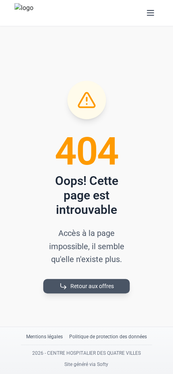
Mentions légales (44, 336)
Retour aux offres (92, 286)
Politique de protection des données (108, 336)
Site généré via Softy (86, 364)
